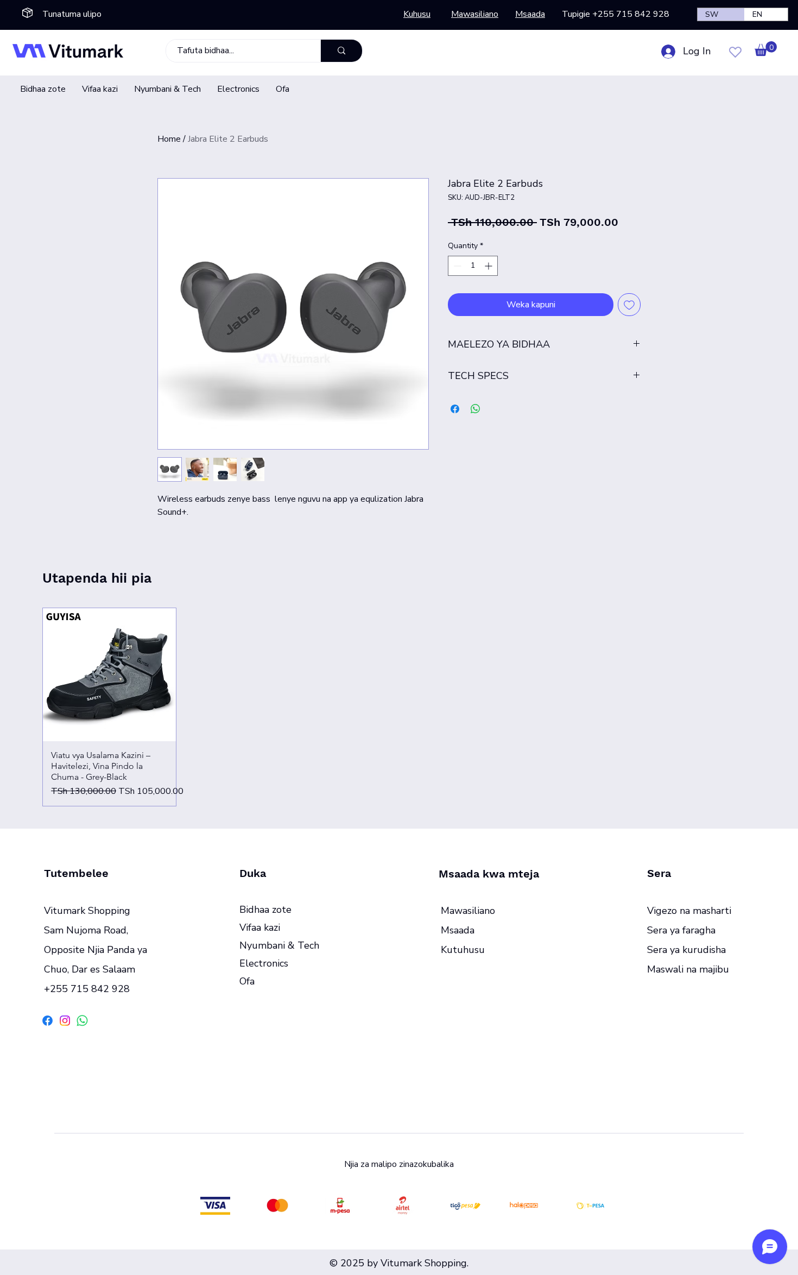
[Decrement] (456, 265)
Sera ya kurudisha (686, 949)
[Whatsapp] (82, 1020)
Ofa (247, 981)
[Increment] (489, 265)
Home (169, 139)
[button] (766, 48)
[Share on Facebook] (454, 408)
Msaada (457, 930)
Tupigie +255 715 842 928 (615, 14)
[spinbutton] (473, 265)
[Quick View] (109, 674)
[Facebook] (47, 1020)
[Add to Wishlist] (629, 304)
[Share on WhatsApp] (475, 408)
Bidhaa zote (265, 909)
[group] (399, 707)
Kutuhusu (463, 949)
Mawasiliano (468, 910)
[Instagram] (65, 1020)
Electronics (263, 963)
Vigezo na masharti (689, 910)
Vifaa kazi (259, 927)
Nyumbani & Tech (279, 945)
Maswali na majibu (688, 969)
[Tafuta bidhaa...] (341, 51)
